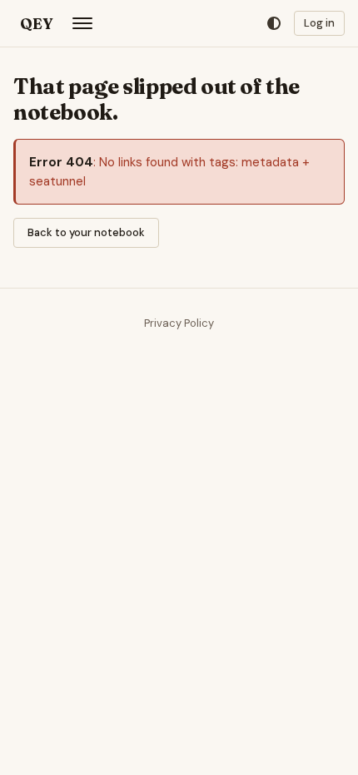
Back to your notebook (86, 232)
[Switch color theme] (274, 24)
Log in (319, 23)
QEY (36, 23)
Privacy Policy (179, 323)
